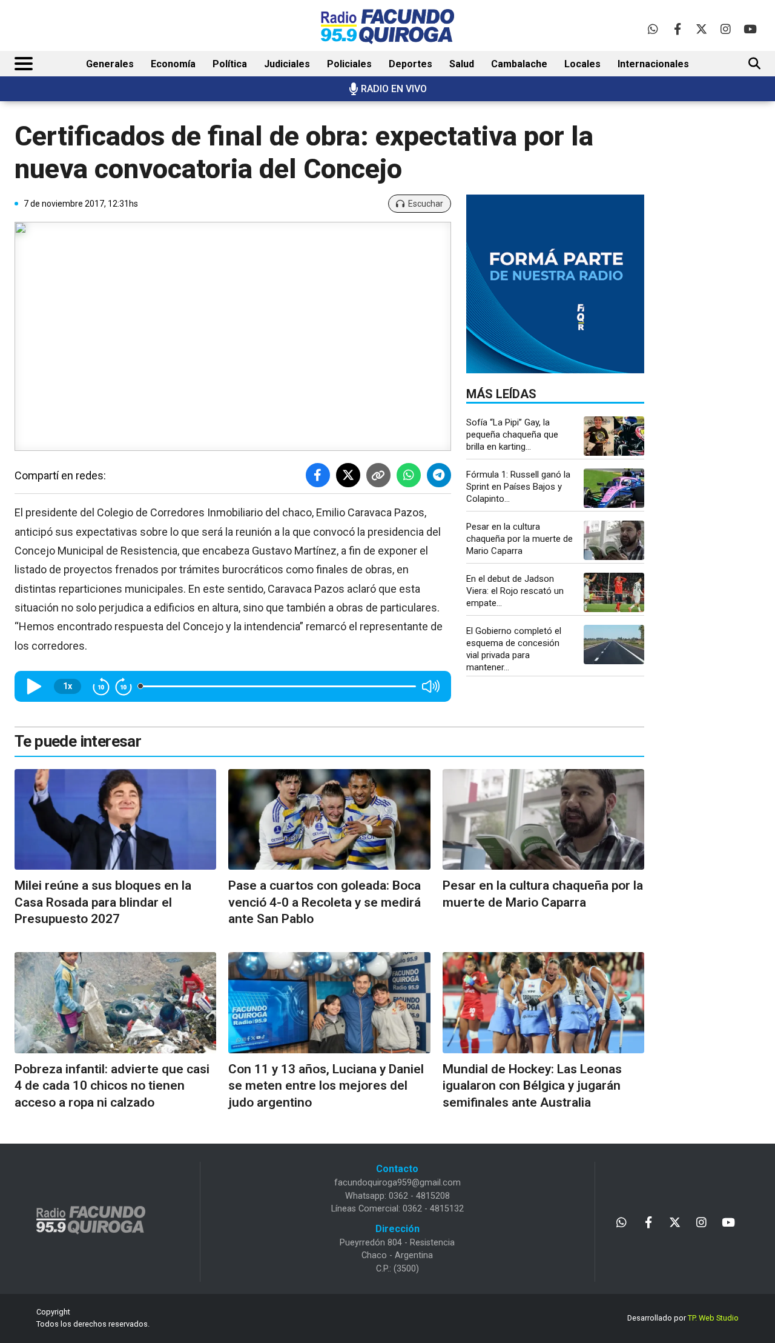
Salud (461, 64)
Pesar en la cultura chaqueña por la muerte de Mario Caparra (519, 538)
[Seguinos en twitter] (701, 28)
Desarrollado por (683, 1317)
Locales (582, 64)
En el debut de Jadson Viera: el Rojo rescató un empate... (515, 590)
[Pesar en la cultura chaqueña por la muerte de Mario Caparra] (614, 540)
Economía (173, 64)
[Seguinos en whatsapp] (653, 28)
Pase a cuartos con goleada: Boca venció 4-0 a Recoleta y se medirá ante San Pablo (324, 902)
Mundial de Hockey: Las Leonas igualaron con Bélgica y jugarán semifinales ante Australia (532, 1086)
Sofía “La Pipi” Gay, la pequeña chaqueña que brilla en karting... (512, 434)
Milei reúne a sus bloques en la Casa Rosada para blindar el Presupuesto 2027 (103, 902)
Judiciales (287, 64)
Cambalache (519, 64)
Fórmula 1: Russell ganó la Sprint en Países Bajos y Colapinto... (518, 486)
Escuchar (425, 203)
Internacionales (653, 64)
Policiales (349, 64)
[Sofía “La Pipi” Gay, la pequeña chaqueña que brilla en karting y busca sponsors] (614, 436)
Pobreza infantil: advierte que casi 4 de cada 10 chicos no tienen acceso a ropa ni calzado (112, 1086)
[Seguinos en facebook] (677, 28)
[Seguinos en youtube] (749, 28)
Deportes (410, 64)
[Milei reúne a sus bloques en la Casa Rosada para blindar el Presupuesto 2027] (115, 819)
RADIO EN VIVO (394, 89)
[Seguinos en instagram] (725, 28)
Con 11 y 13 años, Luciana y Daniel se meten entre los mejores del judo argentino (326, 1086)
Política (230, 64)
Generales (110, 64)
